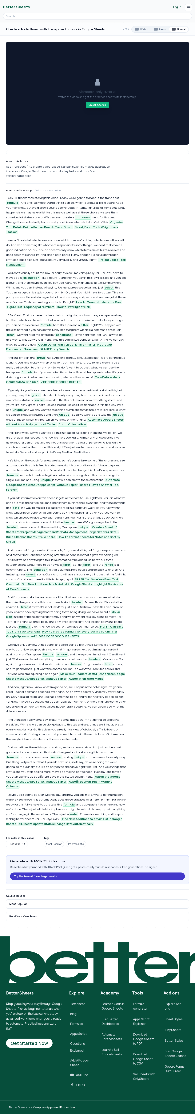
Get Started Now (29, 1043)
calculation (31, 278)
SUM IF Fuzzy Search (54, 349)
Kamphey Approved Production (54, 1107)
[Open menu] (188, 7)
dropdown (83, 217)
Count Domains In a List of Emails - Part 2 (66, 345)
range (109, 565)
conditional (64, 335)
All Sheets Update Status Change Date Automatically (55, 824)
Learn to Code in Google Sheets (113, 1006)
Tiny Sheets (173, 1030)
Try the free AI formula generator (36, 876)
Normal (181, 29)
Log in (177, 7)
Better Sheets (16, 7)
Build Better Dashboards (110, 1021)
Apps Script (78, 1034)
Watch (144, 29)
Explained (77, 1050)
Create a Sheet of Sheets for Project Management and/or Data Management (61, 529)
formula (12, 203)
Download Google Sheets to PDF (143, 1039)
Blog (73, 1014)
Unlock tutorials (97, 105)
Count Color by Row (72, 424)
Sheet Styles (174, 1019)
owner (39, 400)
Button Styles (174, 1040)
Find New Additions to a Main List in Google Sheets (57, 584)
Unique (46, 480)
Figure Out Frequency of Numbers (30, 307)
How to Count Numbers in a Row (98, 302)
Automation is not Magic (86, 679)
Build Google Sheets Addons (175, 1053)
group (41, 358)
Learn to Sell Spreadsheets (112, 1052)
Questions (77, 1043)
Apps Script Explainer (141, 1021)
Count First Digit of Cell (73, 307)
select (109, 287)
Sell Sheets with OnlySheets (144, 1076)
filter (84, 325)
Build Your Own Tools (23, 916)
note (73, 814)
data (16, 508)
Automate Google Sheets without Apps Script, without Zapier (65, 676)
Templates (78, 1004)
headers (94, 659)
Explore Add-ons (174, 1006)
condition (40, 570)
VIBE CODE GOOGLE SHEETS (61, 382)
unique (18, 410)
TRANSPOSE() (16, 844)
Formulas (76, 1024)
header (69, 522)
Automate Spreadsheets (112, 1036)
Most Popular (54, 844)
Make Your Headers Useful (78, 674)
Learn (162, 29)
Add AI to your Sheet (79, 1062)
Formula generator (140, 1006)
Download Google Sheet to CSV (143, 1059)
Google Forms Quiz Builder (175, 1068)
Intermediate (76, 844)
